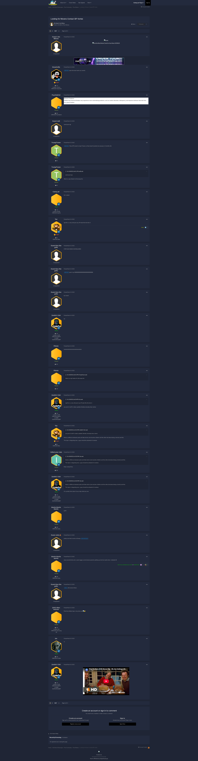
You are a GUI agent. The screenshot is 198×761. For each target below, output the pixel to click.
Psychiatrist (56, 95)
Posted (69, 37)
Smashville (56, 67)
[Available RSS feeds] (149, 748)
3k (57, 238)
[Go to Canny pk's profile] (56, 199)
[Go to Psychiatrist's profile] (56, 103)
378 (57, 627)
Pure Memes (66, 25)
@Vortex (67, 70)
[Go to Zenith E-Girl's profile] (56, 323)
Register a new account (75, 724)
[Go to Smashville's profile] (56, 75)
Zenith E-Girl (56, 315)
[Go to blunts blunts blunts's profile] (56, 517)
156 (57, 113)
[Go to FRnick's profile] (56, 354)
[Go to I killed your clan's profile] (56, 460)
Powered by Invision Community (99, 756)
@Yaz (66, 588)
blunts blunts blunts (56, 508)
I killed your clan (56, 452)
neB (80, 171)
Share (133, 24)
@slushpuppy (84, 538)
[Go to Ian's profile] (56, 646)
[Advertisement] (76, 12)
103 (57, 364)
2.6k (57, 657)
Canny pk (56, 192)
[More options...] (146, 37)
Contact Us (99, 755)
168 (57, 527)
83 (57, 161)
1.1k (57, 210)
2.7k (57, 85)
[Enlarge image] (106, 40)
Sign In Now (122, 724)
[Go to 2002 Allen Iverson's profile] (56, 617)
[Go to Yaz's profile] (56, 227)
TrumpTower (56, 142)
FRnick (56, 346)
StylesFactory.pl (104, 758)
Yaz (56, 219)
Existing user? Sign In (138, 2)
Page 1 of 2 (64, 31)
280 (57, 470)
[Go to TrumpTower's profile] (56, 150)
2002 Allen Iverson (56, 608)
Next (56, 31)
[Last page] (59, 31)
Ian (56, 638)
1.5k (57, 333)
